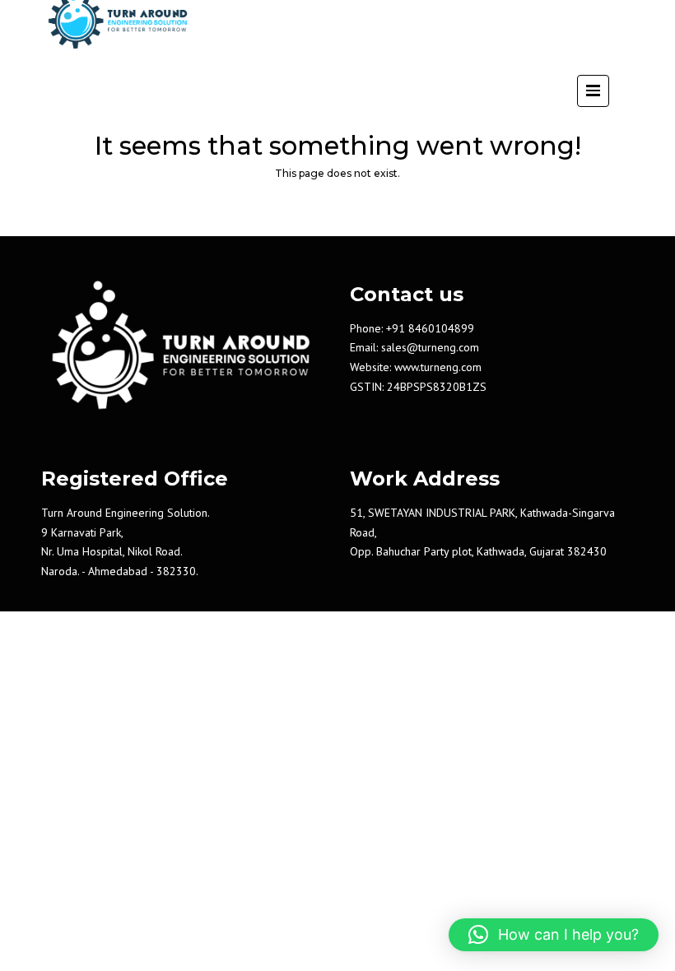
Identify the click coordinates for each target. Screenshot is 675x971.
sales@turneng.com (430, 347)
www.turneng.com (438, 367)
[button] (554, 934)
